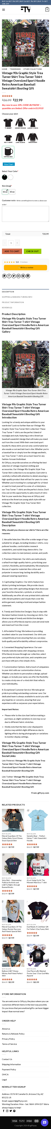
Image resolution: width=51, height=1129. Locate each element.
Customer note (9, 200)
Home (4, 69)
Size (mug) (7, 186)
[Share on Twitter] (14, 276)
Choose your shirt (10, 114)
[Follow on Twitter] (11, 1111)
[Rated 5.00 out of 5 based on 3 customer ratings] (25, 96)
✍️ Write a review (25, 267)
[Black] (5, 177)
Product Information (13, 302)
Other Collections (32, 69)
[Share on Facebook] (9, 276)
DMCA (5, 1074)
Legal (4, 1079)
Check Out (32, 251)
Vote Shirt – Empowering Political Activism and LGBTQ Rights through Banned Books (11, 883)
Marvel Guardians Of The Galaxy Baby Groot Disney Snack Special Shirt (12, 838)
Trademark (15, 69)
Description (8, 292)
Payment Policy (9, 1069)
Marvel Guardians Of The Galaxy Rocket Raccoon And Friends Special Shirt (12, 929)
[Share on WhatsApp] (4, 276)
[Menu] (3, 9)
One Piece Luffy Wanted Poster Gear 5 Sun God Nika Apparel (38, 973)
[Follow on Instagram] (7, 1111)
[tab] (25, 291)
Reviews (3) (7, 308)
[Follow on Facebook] (3, 1111)
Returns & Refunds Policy (13, 1033)
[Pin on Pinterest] (23, 276)
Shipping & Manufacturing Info (17, 297)
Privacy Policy (8, 1039)
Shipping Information (11, 1064)
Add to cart (12, 251)
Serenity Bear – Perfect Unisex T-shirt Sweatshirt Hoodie (37, 838)
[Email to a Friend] (18, 276)
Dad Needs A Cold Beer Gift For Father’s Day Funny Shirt (38, 928)
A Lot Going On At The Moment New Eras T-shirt (37, 881)
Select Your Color (10, 171)
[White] (11, 177)
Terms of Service (9, 1044)
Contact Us (7, 1059)
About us (6, 1028)
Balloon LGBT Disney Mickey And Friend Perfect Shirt (12, 973)
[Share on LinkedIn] (28, 276)
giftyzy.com (43, 793)
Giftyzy (23, 1001)
